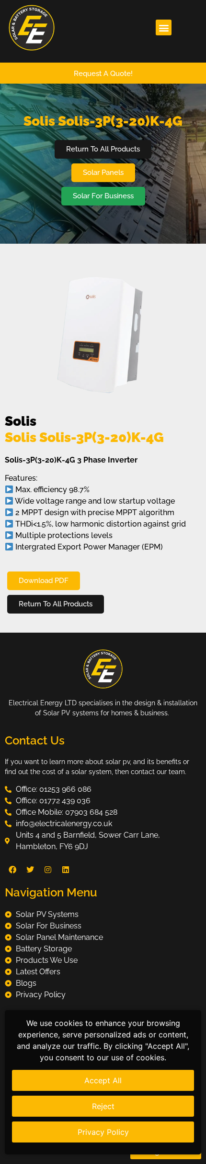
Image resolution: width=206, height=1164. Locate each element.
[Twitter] (30, 869)
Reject (103, 1106)
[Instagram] (48, 869)
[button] (164, 27)
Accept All (103, 1080)
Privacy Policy (103, 1132)
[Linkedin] (65, 869)
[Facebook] (12, 869)
